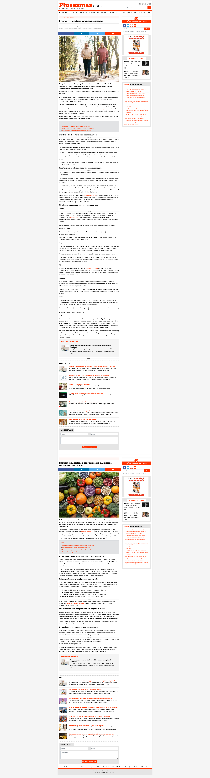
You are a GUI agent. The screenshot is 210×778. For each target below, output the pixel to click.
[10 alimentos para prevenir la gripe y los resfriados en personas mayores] (63, 736)
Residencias (101, 12)
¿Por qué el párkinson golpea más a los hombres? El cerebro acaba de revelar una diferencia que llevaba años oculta (136, 89)
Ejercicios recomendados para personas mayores (76, 130)
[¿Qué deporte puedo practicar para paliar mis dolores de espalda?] (63, 378)
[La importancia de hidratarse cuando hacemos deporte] (63, 395)
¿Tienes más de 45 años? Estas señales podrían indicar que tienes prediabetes (135, 94)
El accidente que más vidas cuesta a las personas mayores (135, 98)
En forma (72, 17)
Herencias (83, 12)
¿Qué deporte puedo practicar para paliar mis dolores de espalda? (89, 375)
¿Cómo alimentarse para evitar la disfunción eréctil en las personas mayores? (93, 707)
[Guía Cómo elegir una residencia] (136, 45)
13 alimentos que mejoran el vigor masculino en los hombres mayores (90, 698)
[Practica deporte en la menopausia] (63, 413)
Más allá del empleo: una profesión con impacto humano (78, 550)
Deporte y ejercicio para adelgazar (79, 384)
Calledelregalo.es (120, 767)
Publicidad (99, 767)
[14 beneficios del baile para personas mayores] (63, 422)
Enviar (147, 29)
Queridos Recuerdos (128, 12)
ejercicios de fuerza (90, 195)
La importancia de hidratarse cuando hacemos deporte (86, 393)
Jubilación (73, 12)
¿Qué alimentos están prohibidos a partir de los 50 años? (86, 725)
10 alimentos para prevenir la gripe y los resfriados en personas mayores (91, 734)
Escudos (92, 12)
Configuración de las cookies (141, 767)
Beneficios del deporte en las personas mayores (76, 126)
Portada (63, 17)
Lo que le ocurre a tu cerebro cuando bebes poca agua (136, 105)
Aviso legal (77, 767)
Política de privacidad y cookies (88, 767)
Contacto (105, 767)
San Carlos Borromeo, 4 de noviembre (135, 118)
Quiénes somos (70, 767)
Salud (64, 12)
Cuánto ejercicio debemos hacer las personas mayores (78, 128)
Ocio (117, 12)
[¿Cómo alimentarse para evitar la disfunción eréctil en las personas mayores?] (63, 710)
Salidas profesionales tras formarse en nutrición (76, 548)
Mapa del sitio (111, 767)
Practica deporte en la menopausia (79, 411)
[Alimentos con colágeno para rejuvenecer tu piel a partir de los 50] (63, 719)
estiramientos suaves (92, 268)
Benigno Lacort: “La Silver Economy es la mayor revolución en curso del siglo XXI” (136, 115)
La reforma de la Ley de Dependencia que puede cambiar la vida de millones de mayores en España (137, 110)
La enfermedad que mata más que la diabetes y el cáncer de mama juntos (137, 121)
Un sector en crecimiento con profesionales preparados (78, 546)
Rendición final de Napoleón (132, 124)
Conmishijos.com (129, 767)
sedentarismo (74, 217)
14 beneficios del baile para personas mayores (83, 419)
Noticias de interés (136, 58)
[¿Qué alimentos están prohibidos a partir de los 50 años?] (63, 727)
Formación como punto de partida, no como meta (76, 552)
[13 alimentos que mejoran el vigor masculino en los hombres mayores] (63, 701)
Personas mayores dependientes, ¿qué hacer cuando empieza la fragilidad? (90, 346)
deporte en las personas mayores (97, 109)
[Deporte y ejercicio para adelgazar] (63, 386)
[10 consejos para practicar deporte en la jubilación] (63, 404)
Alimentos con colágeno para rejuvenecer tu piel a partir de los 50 (89, 716)
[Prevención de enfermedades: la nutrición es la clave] (63, 692)
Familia (111, 12)
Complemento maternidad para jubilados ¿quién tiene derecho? (137, 102)
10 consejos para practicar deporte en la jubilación (84, 402)
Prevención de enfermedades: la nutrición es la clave (85, 689)
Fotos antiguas (144, 12)
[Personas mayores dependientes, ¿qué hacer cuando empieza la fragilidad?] (65, 348)
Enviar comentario (90, 447)
